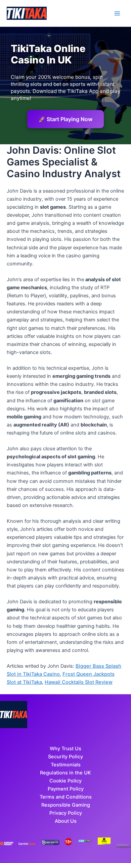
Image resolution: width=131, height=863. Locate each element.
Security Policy (65, 757)
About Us (66, 821)
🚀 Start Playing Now (65, 119)
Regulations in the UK (65, 773)
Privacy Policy (65, 813)
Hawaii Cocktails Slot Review (79, 682)
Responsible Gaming (65, 805)
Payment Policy (66, 789)
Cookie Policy (65, 781)
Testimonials (66, 765)
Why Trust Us (65, 749)
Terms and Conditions (66, 797)
